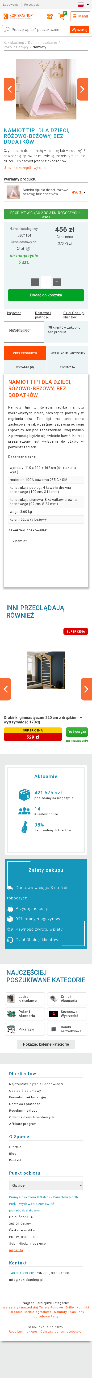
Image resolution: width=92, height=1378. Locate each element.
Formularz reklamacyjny (28, 1097)
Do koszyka (77, 732)
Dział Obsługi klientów (73, 315)
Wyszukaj (79, 29)
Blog (13, 1153)
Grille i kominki (77, 1307)
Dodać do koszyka (46, 295)
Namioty (39, 47)
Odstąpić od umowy (25, 1090)
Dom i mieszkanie (42, 42)
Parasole (15, 1312)
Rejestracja (31, 4)
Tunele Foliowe (51, 1307)
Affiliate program (23, 1124)
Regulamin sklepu (23, 1110)
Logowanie (10, 4)
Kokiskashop (14, 42)
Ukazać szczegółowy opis (25, 168)
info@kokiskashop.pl (26, 1279)
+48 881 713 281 (22, 1273)
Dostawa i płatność (43, 315)
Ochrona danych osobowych (31, 1117)
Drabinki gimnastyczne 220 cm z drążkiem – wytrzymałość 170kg (43, 719)
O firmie (15, 1147)
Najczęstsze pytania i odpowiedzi (36, 1084)
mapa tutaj (16, 1250)
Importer (14, 313)
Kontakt (15, 1160)
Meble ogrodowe (38, 1312)
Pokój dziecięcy (16, 47)
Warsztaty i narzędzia (20, 1307)
